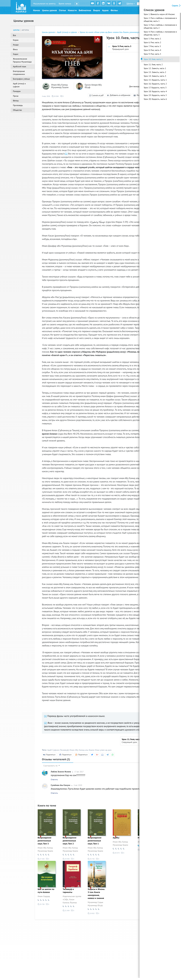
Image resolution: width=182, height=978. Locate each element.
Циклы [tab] (16, 30)
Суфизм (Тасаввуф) (60, 750)
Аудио (105, 10)
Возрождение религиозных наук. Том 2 (69, 841)
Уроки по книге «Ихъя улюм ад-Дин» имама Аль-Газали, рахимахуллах (111, 32)
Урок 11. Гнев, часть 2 (153, 64)
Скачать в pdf (97, 95)
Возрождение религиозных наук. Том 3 (44, 841)
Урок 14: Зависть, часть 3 (155, 76)
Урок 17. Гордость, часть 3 (155, 87)
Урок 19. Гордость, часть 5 (155, 95)
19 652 (92, 913)
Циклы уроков (49, 10)
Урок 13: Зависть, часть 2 (155, 72)
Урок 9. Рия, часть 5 (152, 54)
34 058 (67, 859)
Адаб (49, 750)
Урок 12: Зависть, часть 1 (155, 68)
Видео (96, 10)
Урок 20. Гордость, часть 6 (155, 99)
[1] (66, 153)
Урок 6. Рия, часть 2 (152, 42)
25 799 (42, 904)
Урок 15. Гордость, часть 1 (155, 80)
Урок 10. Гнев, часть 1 (153, 59)
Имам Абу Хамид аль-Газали (82, 750)
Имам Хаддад (44, 896)
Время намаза (65, 3)
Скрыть (175, 5)
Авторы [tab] (25, 30)
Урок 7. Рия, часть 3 (152, 46)
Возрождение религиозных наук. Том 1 (94, 841)
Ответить (54, 779)
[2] (45, 723)
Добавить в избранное (120, 95)
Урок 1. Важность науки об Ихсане (159, 14)
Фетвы (114, 10)
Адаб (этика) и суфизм (67, 32)
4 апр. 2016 (46, 96)
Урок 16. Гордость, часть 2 (155, 84)
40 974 (117, 853)
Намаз (36, 10)
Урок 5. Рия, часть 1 (152, 38)
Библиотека (85, 10)
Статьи (62, 10)
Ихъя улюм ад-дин (103, 750)
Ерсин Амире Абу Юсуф (93, 86)
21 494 (67, 910)
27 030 (42, 859)
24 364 (56, 96)
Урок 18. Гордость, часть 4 (155, 91)
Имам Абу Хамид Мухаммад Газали (60, 86)
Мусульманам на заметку (44, 3)
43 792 (92, 859)
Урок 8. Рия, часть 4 (152, 50)
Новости (72, 10)
